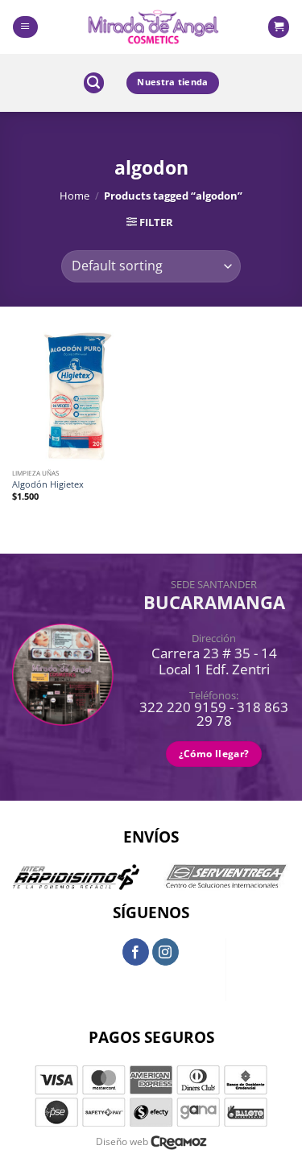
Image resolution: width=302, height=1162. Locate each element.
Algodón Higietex (48, 484)
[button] (25, 27)
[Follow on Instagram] (166, 952)
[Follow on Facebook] (136, 952)
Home (74, 195)
